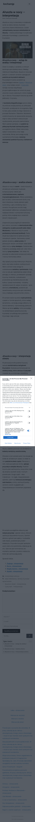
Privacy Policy (26, 443)
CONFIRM (10, 437)
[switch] (28, 411)
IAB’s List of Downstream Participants (19, 402)
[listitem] (17, 407)
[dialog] (17, 411)
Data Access (17, 443)
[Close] (31, 378)
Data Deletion (8, 443)
